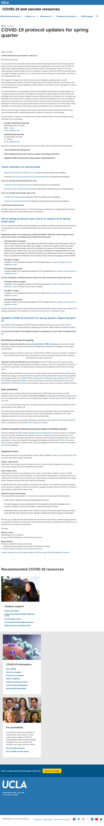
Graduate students (28, 552)
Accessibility (47, 819)
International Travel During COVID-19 (17, 189)
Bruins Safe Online (11, 611)
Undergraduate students (60, 552)
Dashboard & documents (66, 16)
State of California (13, 679)
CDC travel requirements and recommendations (29, 177)
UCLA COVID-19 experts (15, 748)
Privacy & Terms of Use (62, 819)
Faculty (18, 552)
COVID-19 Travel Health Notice (15, 185)
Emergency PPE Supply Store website (34, 422)
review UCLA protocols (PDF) (62, 455)
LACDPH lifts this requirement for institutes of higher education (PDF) (45, 378)
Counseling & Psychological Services (19, 622)
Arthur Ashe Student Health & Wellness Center (19, 615)
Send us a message (52, 771)
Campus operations (8, 552)
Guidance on (30, 16)
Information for (45, 16)
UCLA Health (11, 669)
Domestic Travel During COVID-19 (16, 201)
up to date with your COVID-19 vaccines (22, 173)
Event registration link (12, 130)
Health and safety (41, 552)
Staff (49, 552)
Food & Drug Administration (17, 685)
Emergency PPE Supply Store (65, 398)
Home (3, 26)
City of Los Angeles (13, 672)
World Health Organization (16, 688)
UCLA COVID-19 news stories (17, 751)
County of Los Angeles (15, 675)
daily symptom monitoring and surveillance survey (36, 433)
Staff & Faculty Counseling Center (17, 625)
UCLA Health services (12, 619)
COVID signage (87, 16)
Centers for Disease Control (17, 682)
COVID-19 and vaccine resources (31, 9)
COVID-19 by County (12, 197)
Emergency (38, 819)
